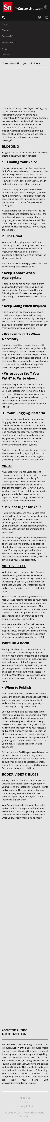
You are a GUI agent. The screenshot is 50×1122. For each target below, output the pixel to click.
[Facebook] (33, 17)
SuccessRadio (8, 42)
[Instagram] (46, 17)
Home (5, 24)
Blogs (5, 48)
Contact (6, 54)
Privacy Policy (25, 1106)
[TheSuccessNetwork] (25, 7)
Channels (6, 30)
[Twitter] (39, 17)
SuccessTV (7, 36)
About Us (25, 1097)
